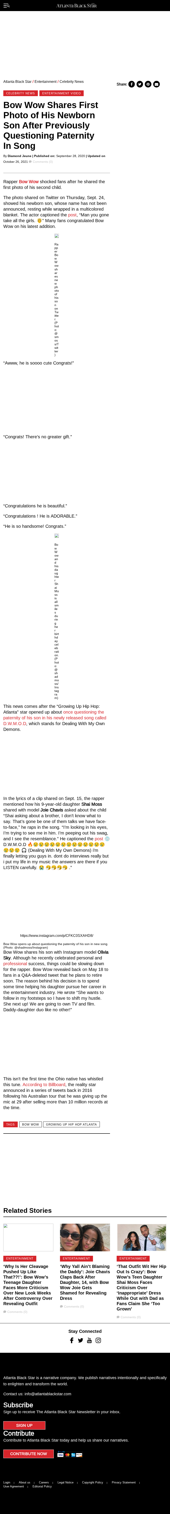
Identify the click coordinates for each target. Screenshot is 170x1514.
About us (24, 1482)
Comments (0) (43, 161)
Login (6, 1482)
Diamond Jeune (19, 156)
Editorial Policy (42, 1486)
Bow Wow (29, 181)
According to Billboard (44, 1084)
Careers (44, 1482)
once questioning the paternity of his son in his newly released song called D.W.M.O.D (54, 718)
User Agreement (13, 1486)
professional (15, 963)
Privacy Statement (124, 1482)
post (72, 214)
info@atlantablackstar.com (48, 1394)
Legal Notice (65, 1482)
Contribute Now (28, 1454)
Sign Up (24, 1425)
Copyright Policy (92, 1482)
